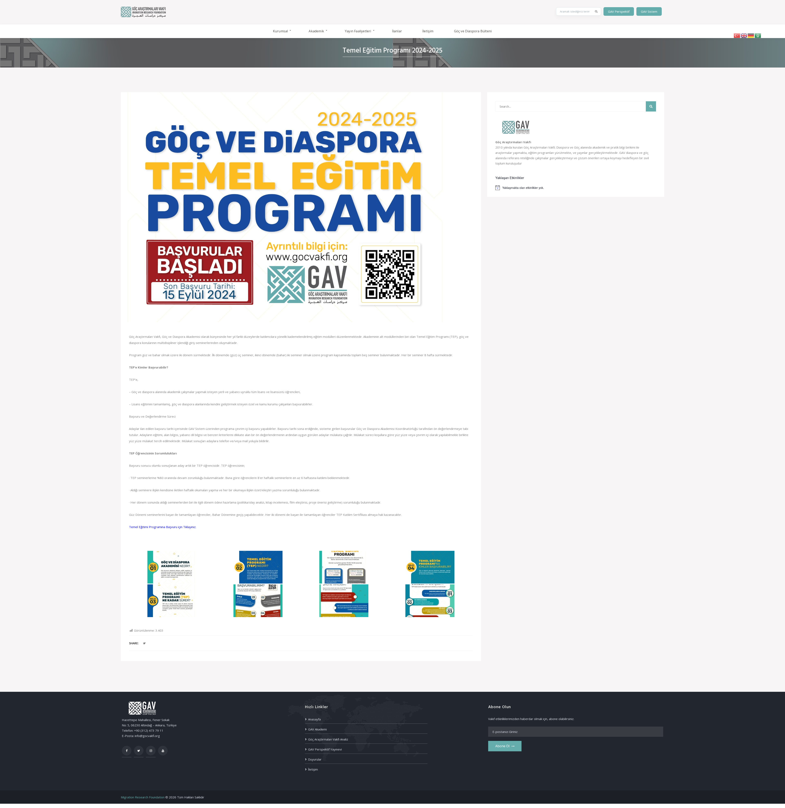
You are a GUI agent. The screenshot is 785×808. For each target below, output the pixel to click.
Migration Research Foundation (143, 797)
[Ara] (596, 11)
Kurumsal (280, 31)
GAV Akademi (317, 729)
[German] (751, 35)
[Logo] (143, 11)
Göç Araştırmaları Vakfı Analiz (328, 739)
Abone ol (502, 746)
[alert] (575, 187)
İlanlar (397, 31)
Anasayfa (314, 719)
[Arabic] (758, 35)
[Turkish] (737, 35)
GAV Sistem (649, 11)
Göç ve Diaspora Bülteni (473, 31)
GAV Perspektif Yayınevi (325, 749)
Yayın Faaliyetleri (358, 31)
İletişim (428, 31)
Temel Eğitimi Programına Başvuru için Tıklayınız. (162, 527)
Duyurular (315, 759)
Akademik (316, 31)
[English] (744, 35)
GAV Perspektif (618, 11)
